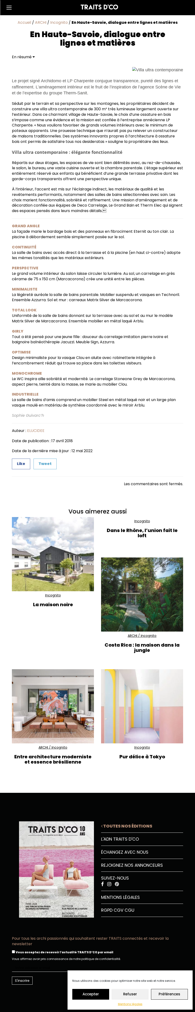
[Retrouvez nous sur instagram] (109, 884)
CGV (118, 910)
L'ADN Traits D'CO (120, 839)
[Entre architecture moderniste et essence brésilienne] (53, 706)
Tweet (45, 463)
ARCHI (40, 22)
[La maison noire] (53, 554)
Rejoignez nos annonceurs (132, 865)
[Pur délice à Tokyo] (142, 706)
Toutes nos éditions (127, 826)
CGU (129, 910)
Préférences (169, 994)
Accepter (91, 994)
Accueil (24, 22)
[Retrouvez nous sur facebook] (103, 884)
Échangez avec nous (124, 852)
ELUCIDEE (35, 430)
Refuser (130, 994)
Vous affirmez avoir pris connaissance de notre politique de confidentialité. (66, 959)
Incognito (59, 22)
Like (21, 463)
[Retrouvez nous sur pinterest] (117, 884)
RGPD (106, 910)
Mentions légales (130, 1004)
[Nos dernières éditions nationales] (53, 868)
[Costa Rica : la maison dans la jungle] (142, 594)
